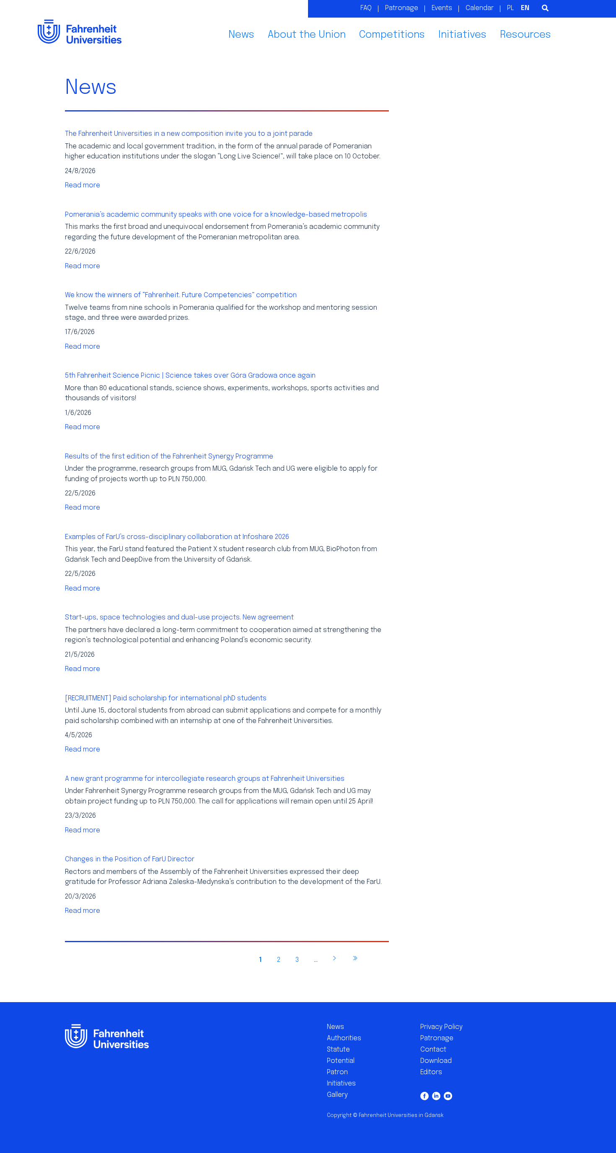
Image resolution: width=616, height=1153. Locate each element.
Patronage (401, 8)
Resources (525, 35)
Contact (433, 1049)
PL (510, 8)
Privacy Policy (441, 1027)
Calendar (480, 8)
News (241, 35)
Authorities (344, 1038)
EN (525, 8)
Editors (431, 1072)
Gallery (337, 1095)
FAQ (366, 8)
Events (442, 8)
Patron (337, 1072)
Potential (341, 1061)
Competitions (392, 35)
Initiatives (462, 35)
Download (436, 1061)
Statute (338, 1049)
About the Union (307, 35)
